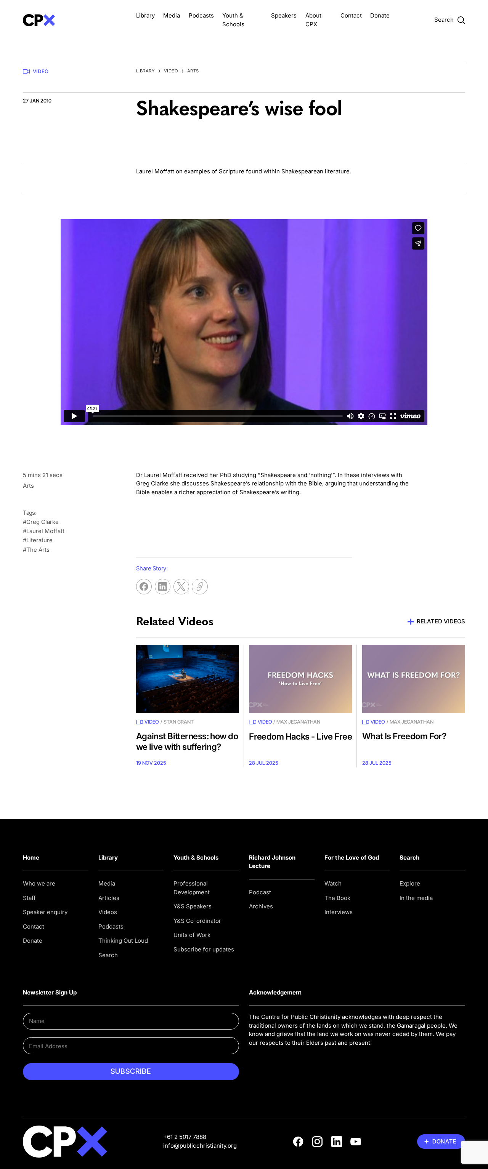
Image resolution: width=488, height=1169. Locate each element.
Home (31, 857)
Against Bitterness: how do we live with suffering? (187, 741)
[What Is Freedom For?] (413, 679)
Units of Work (191, 934)
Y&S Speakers (192, 906)
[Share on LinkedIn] (162, 586)
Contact (351, 15)
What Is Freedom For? (404, 736)
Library (145, 15)
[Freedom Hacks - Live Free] (300, 679)
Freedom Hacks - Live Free (300, 736)
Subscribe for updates (203, 949)
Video (40, 71)
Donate (380, 15)
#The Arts (36, 549)
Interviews (338, 912)
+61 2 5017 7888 (184, 1136)
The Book (337, 898)
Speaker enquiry (45, 912)
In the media (416, 898)
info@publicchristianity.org (200, 1145)
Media (171, 15)
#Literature (38, 540)
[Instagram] (317, 1141)
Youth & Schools (195, 857)
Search (108, 955)
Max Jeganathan (298, 722)
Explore (410, 883)
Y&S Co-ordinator (197, 920)
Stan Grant (179, 722)
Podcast (260, 892)
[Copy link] (199, 586)
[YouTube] (355, 1141)
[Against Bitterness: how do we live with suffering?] (187, 679)
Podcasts (201, 15)
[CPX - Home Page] (74, 20)
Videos (107, 912)
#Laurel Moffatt (43, 531)
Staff (29, 898)
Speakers (284, 15)
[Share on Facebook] (144, 586)
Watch (333, 883)
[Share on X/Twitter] (181, 586)
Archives (261, 906)
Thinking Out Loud (123, 940)
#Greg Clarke (41, 521)
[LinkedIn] (336, 1141)
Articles (108, 898)
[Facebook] (298, 1141)
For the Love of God (351, 857)
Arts (193, 71)
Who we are (39, 883)
